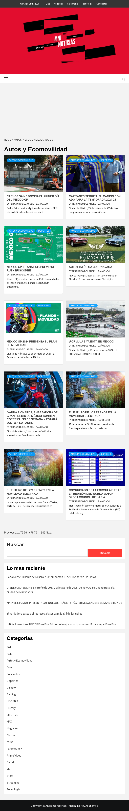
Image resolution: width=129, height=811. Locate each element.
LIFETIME (12, 715)
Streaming (72, 3)
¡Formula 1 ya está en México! (91, 341)
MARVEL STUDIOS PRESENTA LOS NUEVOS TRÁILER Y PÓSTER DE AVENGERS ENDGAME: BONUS (64, 603)
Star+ (10, 776)
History (11, 708)
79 (35, 532)
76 (25, 532)
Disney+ (11, 688)
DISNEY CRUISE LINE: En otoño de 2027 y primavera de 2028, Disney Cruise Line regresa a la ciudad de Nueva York (61, 590)
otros (10, 742)
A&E (9, 647)
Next (48, 532)
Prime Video (14, 755)
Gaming (11, 694)
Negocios (58, 3)
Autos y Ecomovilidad (21, 160)
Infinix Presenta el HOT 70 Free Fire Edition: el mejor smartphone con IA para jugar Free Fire (61, 624)
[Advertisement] (64, 108)
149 (43, 532)
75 (21, 532)
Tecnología (87, 3)
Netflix (11, 735)
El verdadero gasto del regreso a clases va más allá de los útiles (44, 613)
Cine (48, 3)
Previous (9, 532)
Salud (10, 762)
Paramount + (14, 749)
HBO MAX (12, 701)
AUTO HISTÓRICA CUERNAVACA (90, 267)
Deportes (106, 160)
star (9, 769)
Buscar (15, 544)
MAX (9, 721)
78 (32, 532)
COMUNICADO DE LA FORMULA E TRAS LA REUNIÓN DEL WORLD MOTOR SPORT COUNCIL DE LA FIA (95, 494)
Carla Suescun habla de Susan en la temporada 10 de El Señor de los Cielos (51, 577)
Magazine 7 (75, 805)
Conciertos (102, 3)
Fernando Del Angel (22, 204)
